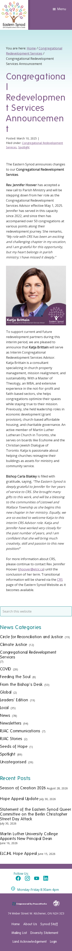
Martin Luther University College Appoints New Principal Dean (29, 836)
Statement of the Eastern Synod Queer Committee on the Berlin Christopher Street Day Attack (35, 814)
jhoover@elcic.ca (31, 569)
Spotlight (24, 147)
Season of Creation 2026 (23, 788)
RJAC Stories (11, 738)
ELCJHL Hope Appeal (18, 853)
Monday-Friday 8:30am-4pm (38, 889)
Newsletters (10, 723)
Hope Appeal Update (19, 798)
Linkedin (46, 878)
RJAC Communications (20, 731)
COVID (5, 669)
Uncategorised (13, 762)
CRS (60, 579)
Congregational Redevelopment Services (28, 654)
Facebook (18, 878)
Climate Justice (13, 644)
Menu (61, 9)
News (5, 715)
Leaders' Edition (14, 700)
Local (4, 708)
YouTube (37, 878)
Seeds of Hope (14, 746)
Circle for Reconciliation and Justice (31, 637)
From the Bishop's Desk (21, 684)
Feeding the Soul (15, 677)
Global (6, 692)
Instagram (27, 878)
